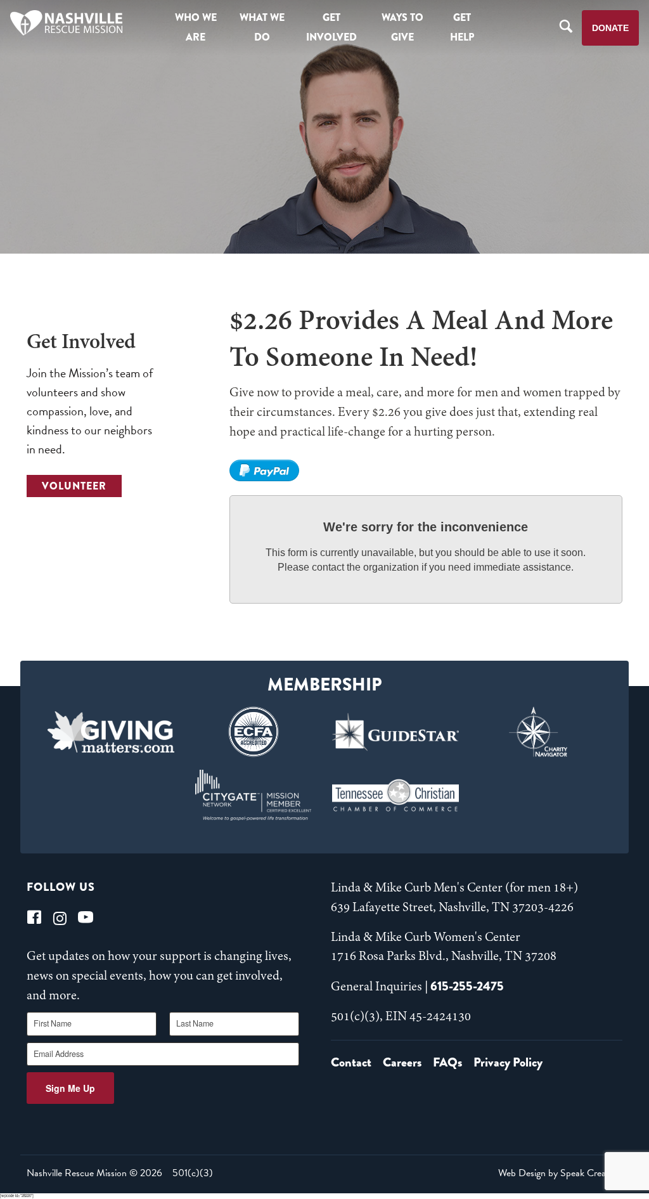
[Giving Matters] (111, 731)
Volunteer (74, 486)
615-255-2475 (467, 986)
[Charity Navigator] (538, 731)
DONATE (610, 28)
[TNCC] (395, 795)
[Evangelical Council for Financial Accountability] (253, 731)
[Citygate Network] (253, 795)
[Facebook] (34, 917)
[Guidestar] (395, 731)
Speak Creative (590, 1173)
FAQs (447, 1062)
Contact (351, 1062)
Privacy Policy (508, 1062)
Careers (402, 1062)
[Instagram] (60, 917)
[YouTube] (85, 917)
